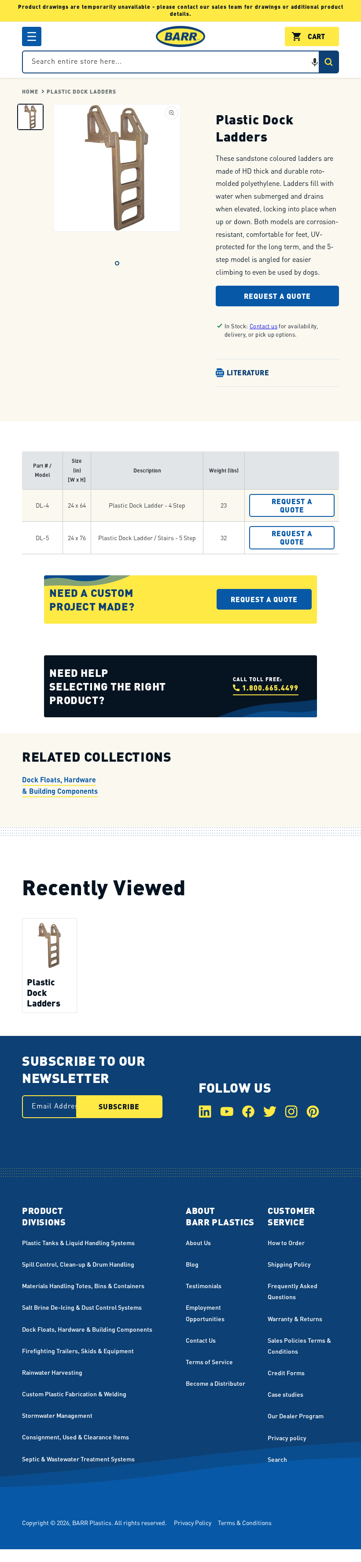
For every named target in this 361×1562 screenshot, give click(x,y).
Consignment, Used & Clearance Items (75, 1437)
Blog (192, 1264)
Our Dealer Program (296, 1416)
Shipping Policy (289, 1264)
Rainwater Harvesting (52, 1372)
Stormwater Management (57, 1415)
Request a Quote (277, 296)
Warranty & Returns (295, 1318)
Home (30, 91)
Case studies (285, 1394)
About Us (198, 1242)
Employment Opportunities (205, 1312)
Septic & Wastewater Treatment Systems (78, 1459)
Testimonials (203, 1286)
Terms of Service (209, 1362)
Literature (248, 372)
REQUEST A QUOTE (292, 505)
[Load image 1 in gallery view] (30, 117)
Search (277, 1459)
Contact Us (201, 1340)
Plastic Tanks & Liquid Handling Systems (78, 1242)
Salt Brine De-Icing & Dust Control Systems (82, 1307)
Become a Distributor (215, 1383)
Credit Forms (286, 1373)
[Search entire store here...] (328, 62)
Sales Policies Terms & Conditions (299, 1345)
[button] (31, 36)
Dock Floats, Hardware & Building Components (60, 785)
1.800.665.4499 (270, 687)
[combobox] (180, 62)
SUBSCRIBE (119, 1106)
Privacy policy (287, 1438)
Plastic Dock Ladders (81, 91)
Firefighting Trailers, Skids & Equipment (78, 1351)
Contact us (263, 326)
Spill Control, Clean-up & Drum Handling (78, 1264)
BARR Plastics (91, 1522)
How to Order (286, 1242)
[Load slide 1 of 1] (117, 263)
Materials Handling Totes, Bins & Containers (83, 1286)
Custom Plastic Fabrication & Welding (74, 1394)
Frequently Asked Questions (292, 1291)
